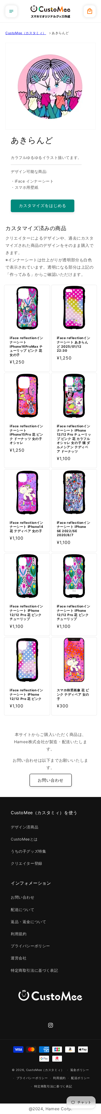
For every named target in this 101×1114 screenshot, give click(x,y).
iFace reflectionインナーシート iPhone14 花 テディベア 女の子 (26, 527)
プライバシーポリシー (30, 946)
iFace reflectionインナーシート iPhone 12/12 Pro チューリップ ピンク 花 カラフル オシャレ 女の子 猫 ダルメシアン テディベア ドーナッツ (74, 438)
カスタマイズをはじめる (42, 205)
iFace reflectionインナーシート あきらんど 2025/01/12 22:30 (73, 344)
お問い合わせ (51, 780)
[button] (11, 11)
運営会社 (18, 958)
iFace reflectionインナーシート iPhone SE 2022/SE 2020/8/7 (73, 529)
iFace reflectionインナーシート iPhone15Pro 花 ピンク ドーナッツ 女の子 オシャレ (26, 434)
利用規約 (18, 933)
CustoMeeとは (24, 839)
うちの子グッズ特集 (28, 851)
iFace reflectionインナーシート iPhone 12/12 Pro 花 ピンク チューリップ (26, 612)
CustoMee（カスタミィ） (25, 33)
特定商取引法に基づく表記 (34, 970)
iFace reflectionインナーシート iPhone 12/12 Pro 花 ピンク (26, 694)
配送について (22, 909)
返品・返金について (28, 921)
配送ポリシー (80, 1078)
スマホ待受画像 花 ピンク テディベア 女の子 (73, 694)
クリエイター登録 (26, 863)
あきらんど (60, 33)
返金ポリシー (79, 1070)
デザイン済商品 (24, 827)
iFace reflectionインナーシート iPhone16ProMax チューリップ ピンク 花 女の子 (26, 346)
